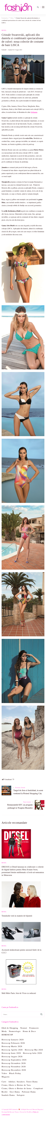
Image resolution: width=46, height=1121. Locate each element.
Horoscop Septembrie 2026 (14, 1059)
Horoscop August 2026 (12, 1056)
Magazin (5, 1076)
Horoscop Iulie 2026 (32, 1053)
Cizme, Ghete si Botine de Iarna (16, 1088)
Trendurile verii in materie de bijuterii (17, 916)
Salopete (21, 1095)
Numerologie (15, 1031)
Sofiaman (34, 112)
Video (4, 1073)
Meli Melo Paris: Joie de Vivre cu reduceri (19, 993)
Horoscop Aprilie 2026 (12, 1049)
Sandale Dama (8, 1095)
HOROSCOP (7, 1034)
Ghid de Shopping (10, 1028)
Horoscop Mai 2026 (34, 1049)
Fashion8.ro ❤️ (16, 1109)
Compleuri (38, 1088)
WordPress (30, 1112)
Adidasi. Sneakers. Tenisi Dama (23, 1081)
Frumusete (34, 1028)
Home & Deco (29, 1031)
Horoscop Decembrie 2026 (14, 1070)
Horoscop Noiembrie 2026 (14, 1066)
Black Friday (15, 1073)
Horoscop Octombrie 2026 (14, 1063)
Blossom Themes (14, 1112)
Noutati (23, 1028)
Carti (4, 1081)
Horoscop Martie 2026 (12, 1046)
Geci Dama (15, 1091)
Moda (4, 30)
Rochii (5, 1091)
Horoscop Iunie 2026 (11, 1053)
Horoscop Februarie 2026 (13, 1043)
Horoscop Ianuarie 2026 (13, 1039)
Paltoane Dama (29, 1091)
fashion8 (4, 50)
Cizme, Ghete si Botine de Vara (16, 1085)
